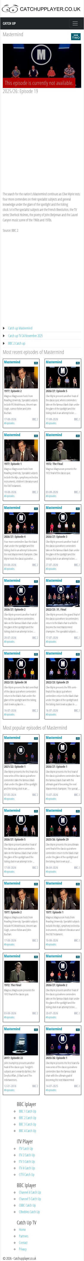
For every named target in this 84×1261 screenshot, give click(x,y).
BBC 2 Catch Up (27, 1117)
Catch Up (9, 23)
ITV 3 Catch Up (27, 1161)
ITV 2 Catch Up (27, 1155)
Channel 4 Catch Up (30, 1192)
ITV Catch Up (26, 1148)
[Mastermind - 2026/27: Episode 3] (63, 522)
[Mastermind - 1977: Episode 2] (21, 377)
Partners (23, 1236)
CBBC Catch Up (27, 1205)
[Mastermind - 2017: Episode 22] (21, 1044)
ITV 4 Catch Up (27, 1168)
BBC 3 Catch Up (27, 1124)
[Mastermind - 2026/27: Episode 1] (63, 752)
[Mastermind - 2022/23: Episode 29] (63, 668)
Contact (23, 1242)
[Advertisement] (42, 138)
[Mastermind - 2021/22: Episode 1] (21, 752)
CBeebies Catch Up (29, 1211)
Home (22, 1229)
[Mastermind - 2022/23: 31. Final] (63, 595)
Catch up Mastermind (20, 328)
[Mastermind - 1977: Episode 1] (21, 450)
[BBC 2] (75, 36)
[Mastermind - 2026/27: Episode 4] (21, 522)
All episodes (9, 423)
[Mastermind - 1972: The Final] (63, 450)
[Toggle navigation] (75, 23)
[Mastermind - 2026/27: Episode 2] (21, 595)
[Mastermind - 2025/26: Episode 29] (63, 825)
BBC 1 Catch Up (27, 1111)
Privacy (22, 1249)
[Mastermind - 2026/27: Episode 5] (63, 377)
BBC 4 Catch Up (27, 1130)
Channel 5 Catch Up (30, 1198)
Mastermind (13, 34)
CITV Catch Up (26, 1174)
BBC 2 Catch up (16, 343)
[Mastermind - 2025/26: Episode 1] (63, 1044)
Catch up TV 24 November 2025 (25, 335)
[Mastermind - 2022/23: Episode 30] (21, 668)
